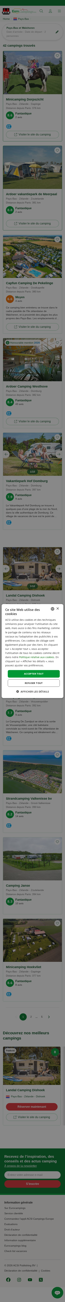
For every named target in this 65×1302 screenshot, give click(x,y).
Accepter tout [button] (34, 673)
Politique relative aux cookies (36, 657)
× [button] (57, 608)
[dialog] (32, 651)
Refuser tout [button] (34, 683)
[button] (32, 691)
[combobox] (52, 609)
